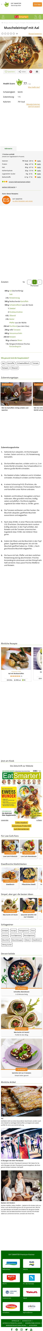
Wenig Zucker (7, 945)
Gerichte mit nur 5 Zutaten (21, 1073)
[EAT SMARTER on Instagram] (21, 1329)
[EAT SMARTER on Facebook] (11, 1329)
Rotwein (12, 337)
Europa (13, 931)
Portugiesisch (23, 931)
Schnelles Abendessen (21, 992)
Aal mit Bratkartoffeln (16, 673)
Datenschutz (26, 1321)
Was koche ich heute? (21, 1032)
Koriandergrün (15, 346)
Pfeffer (12, 322)
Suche (35, 18)
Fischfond (13, 326)
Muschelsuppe (17, 940)
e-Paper (39, 820)
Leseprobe (4, 820)
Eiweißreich (10, 884)
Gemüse (5, 935)
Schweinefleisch (15, 305)
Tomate (35, 363)
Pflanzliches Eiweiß (28, 884)
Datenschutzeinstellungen (12, 1323)
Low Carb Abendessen (29, 856)
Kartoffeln (24, 301)
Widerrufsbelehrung (32, 1323)
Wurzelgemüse (29, 935)
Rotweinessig (14, 298)
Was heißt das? (34, 87)
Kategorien (33, 1325)
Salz (11, 294)
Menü (3, 18)
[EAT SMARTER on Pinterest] (16, 1329)
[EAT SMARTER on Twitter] (26, 1329)
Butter (11, 319)
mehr (39, 161)
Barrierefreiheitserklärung (16, 1325)
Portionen (35, 285)
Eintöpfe (5, 931)
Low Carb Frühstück (10, 856)
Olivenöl (12, 315)
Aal (10, 291)
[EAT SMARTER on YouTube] (31, 1329)
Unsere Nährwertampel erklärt (19, 182)
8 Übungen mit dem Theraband (12, 1161)
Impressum (15, 1321)
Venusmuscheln (15, 333)
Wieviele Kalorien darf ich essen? (33, 105)
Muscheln (5, 940)
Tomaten (16, 330)
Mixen (27, 940)
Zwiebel (12, 308)
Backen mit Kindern (8, 1203)
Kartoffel (10, 363)
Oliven (19, 340)
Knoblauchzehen (16, 312)
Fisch (33, 931)
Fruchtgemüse (16, 935)
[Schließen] (1, 4)
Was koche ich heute (10, 915)
